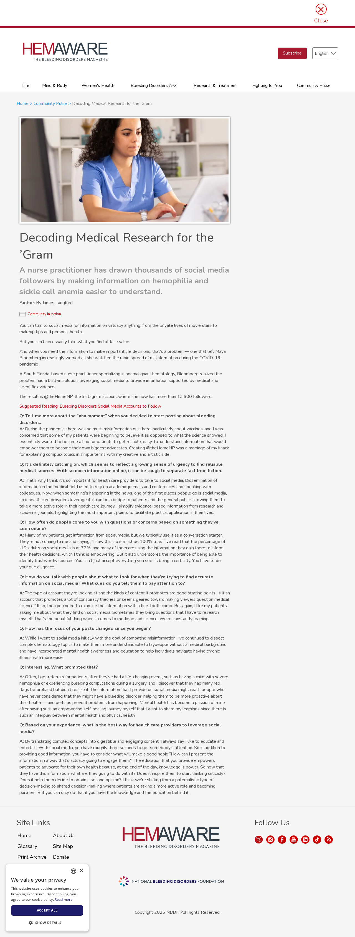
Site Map (63, 846)
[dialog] (47, 897)
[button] (47, 922)
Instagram (270, 839)
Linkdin (305, 839)
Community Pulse (314, 85)
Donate (61, 857)
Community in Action (44, 314)
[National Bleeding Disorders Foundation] (171, 844)
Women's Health (98, 85)
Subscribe (292, 53)
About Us (64, 835)
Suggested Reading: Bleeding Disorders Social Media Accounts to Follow (90, 406)
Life (25, 85)
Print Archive (32, 857)
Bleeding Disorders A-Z (154, 85)
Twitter (259, 839)
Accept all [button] (47, 910)
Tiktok (317, 839)
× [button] (81, 871)
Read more (63, 899)
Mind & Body (54, 85)
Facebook (282, 839)
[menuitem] (26, 85)
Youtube (294, 839)
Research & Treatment (215, 85)
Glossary (27, 846)
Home (23, 103)
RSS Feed (328, 839)
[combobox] (73, 871)
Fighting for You (267, 85)
